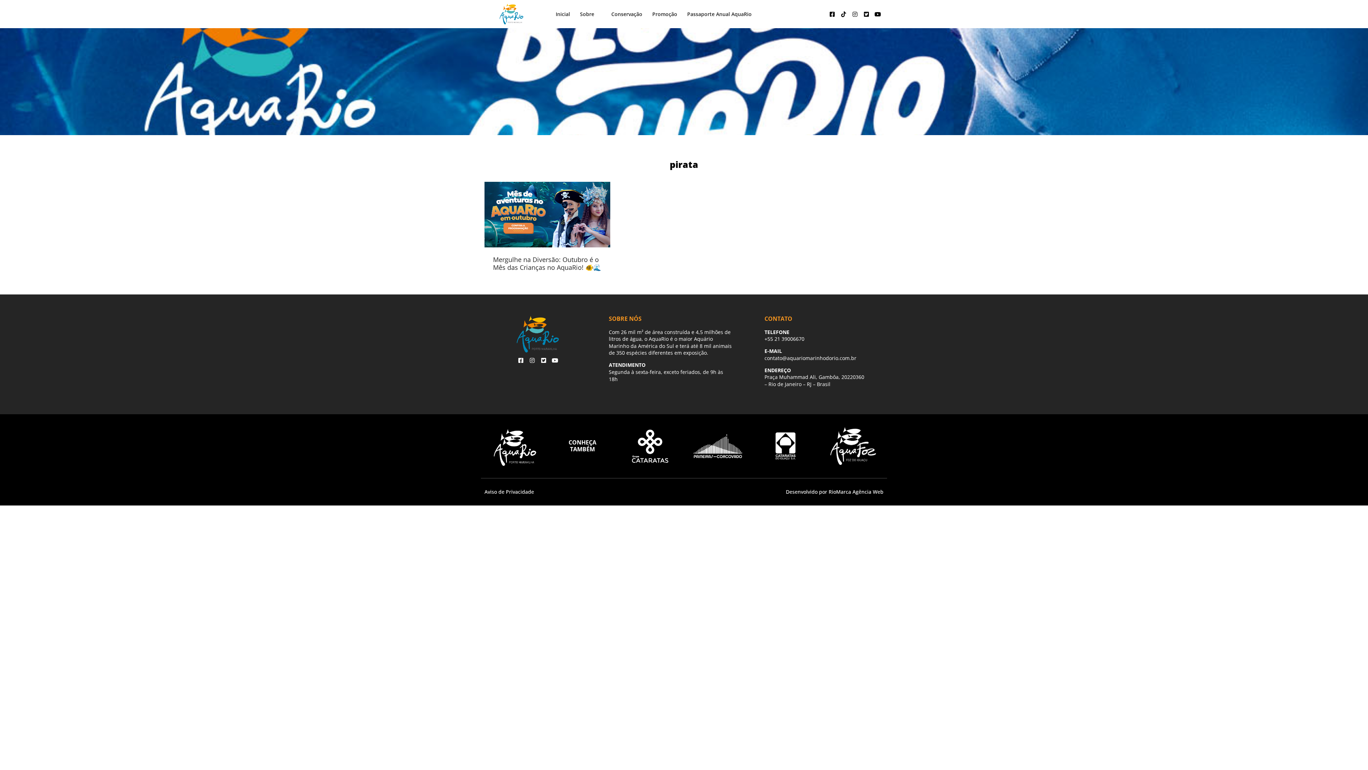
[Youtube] (878, 14)
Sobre (587, 14)
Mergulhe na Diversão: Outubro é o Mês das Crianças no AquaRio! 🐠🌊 (547, 263)
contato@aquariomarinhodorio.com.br (810, 358)
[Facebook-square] (832, 14)
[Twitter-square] (866, 14)
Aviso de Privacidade (509, 491)
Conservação (626, 14)
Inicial (563, 14)
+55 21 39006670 (784, 338)
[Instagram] (855, 14)
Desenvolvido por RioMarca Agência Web (835, 491)
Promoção (664, 14)
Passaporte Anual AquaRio (719, 14)
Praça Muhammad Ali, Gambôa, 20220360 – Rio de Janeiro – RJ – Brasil (814, 380)
